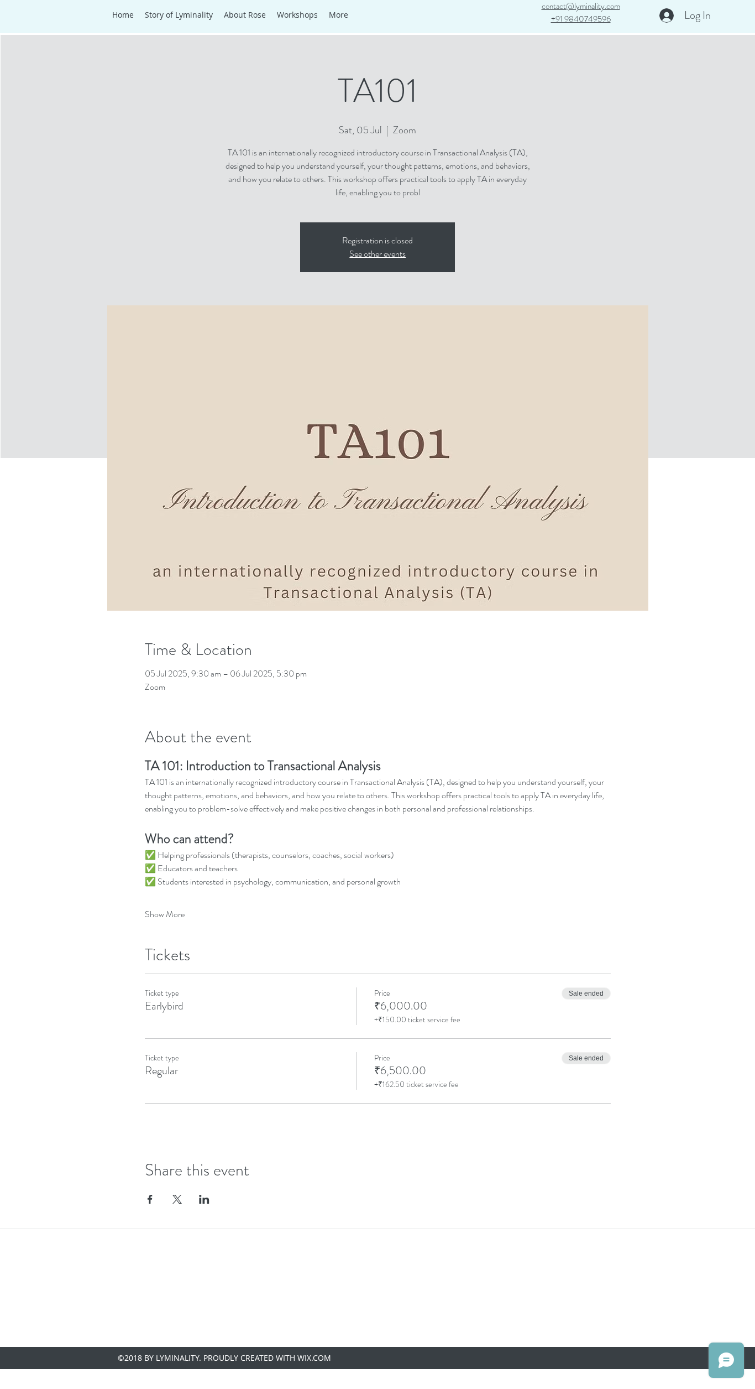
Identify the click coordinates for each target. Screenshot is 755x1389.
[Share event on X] (177, 1199)
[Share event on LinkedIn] (204, 1199)
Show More (165, 914)
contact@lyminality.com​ (581, 6)
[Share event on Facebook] (150, 1199)
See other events (377, 253)
